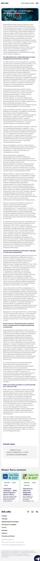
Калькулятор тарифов (9, 524)
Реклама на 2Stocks (8, 536)
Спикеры (4, 519)
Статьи (4, 527)
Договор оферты (8, 539)
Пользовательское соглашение (13, 542)
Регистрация (25, 3)
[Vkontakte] (36, 511)
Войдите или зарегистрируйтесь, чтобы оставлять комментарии (17, 452)
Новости (4, 533)
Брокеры (4, 530)
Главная (4, 516)
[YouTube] (32, 511)
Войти (32, 3)
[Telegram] (28, 511)
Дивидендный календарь (10, 522)
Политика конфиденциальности (13, 545)
